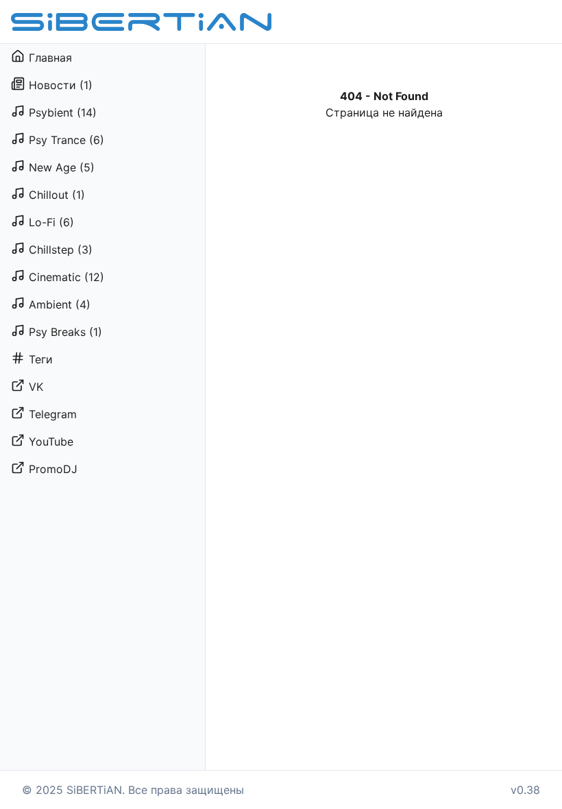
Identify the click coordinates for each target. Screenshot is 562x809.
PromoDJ (53, 469)
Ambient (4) (59, 304)
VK (36, 387)
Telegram (53, 414)
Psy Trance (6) (66, 140)
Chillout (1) (57, 195)
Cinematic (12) (66, 277)
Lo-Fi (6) (51, 222)
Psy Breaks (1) (65, 332)
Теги (41, 359)
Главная (50, 57)
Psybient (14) (63, 112)
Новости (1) (61, 85)
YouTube (51, 441)
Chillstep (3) (61, 249)
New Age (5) (62, 167)
